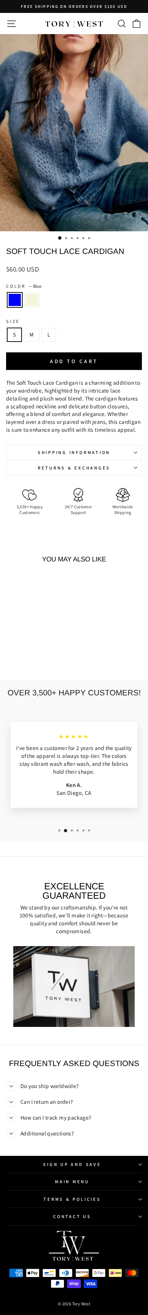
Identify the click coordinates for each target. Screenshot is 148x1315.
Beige (32, 300)
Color (23, 286)
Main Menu (72, 1182)
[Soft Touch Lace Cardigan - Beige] (36, 655)
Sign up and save (72, 1164)
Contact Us (72, 1216)
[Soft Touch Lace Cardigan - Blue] (28, 655)
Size (13, 321)
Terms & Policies (72, 1199)
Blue (15, 300)
